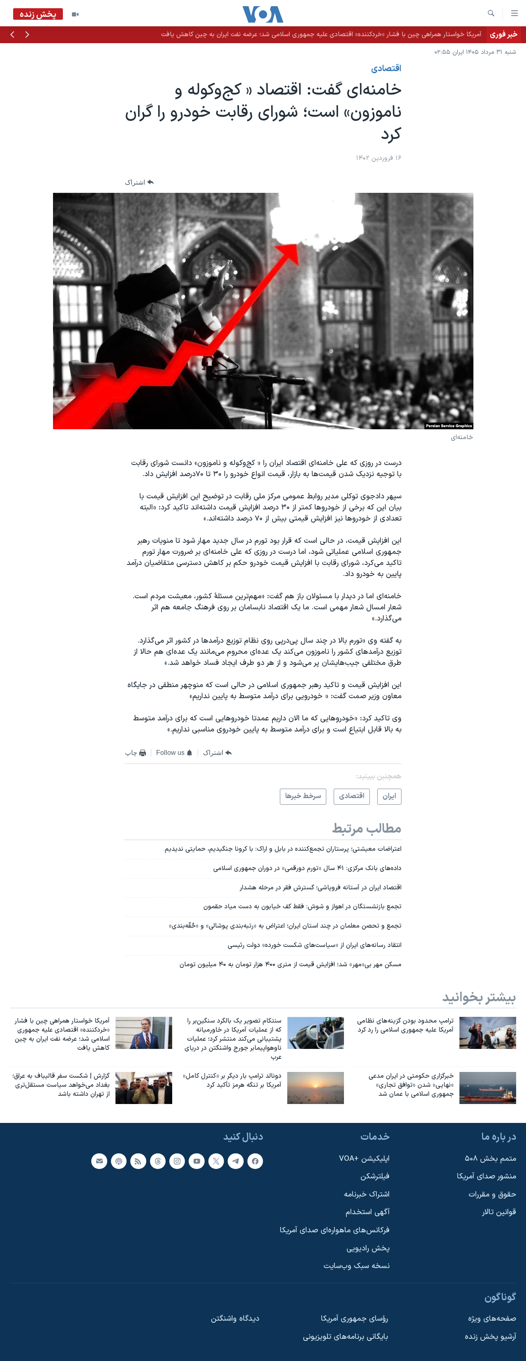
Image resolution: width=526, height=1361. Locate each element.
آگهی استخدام (368, 1212)
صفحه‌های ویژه (492, 1318)
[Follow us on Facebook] (255, 1161)
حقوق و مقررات (492, 1194)
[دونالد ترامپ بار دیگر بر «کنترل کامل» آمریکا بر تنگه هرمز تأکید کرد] (315, 1088)
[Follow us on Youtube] (196, 1161)
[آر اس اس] (138, 1161)
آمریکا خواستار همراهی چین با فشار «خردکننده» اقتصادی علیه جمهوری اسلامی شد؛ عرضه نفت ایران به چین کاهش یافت (321, 34)
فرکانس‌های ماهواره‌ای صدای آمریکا (335, 1230)
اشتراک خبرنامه (367, 1194)
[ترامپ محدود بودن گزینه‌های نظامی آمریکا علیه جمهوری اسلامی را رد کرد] (487, 1033)
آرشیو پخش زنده (490, 1336)
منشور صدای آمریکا (486, 1176)
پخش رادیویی (368, 1248)
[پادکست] (119, 1161)
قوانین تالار (499, 1212)
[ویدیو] (75, 14)
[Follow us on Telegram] (235, 1161)
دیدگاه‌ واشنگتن (235, 1318)
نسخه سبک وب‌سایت (356, 1266)
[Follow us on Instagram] (177, 1161)
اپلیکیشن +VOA (364, 1158)
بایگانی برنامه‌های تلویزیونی (345, 1336)
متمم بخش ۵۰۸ (490, 1158)
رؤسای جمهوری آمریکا (354, 1318)
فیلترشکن (375, 1176)
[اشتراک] (99, 1161)
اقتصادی (386, 69)
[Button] (139, 182)
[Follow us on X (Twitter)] (216, 1161)
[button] (27, 35)
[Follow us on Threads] (158, 1161)
